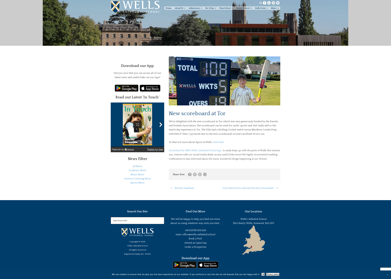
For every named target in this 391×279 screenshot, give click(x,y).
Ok (263, 274)
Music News (137, 174)
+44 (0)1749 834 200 (195, 230)
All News (137, 166)
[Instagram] (273, 2)
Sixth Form (260, 8)
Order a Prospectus (195, 247)
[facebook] (264, 2)
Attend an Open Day (195, 242)
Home (169, 8)
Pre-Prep (209, 8)
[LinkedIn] (278, 2)
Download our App (195, 258)
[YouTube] (269, 2)
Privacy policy (273, 274)
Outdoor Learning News (137, 178)
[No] (387, 274)
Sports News (137, 182)
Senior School (243, 8)
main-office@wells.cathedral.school (195, 234)
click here (218, 142)
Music (274, 8)
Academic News (137, 170)
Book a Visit (195, 238)
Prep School (225, 8)
